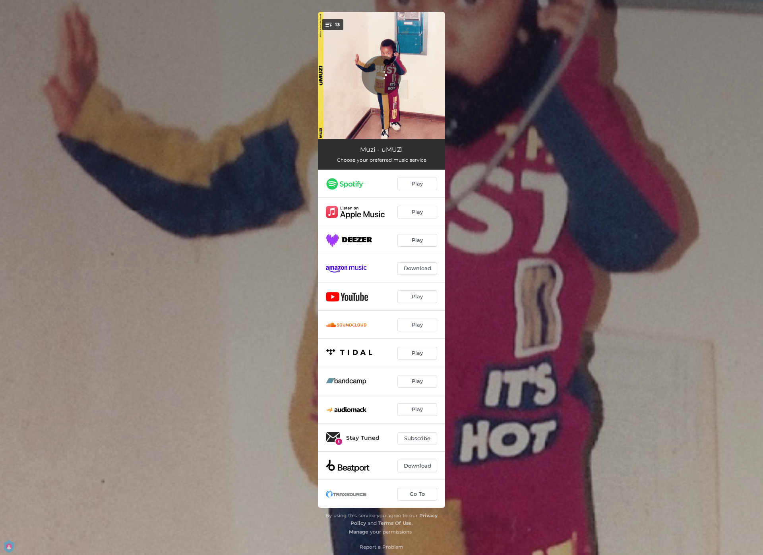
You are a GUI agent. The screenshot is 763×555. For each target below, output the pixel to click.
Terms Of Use (395, 523)
